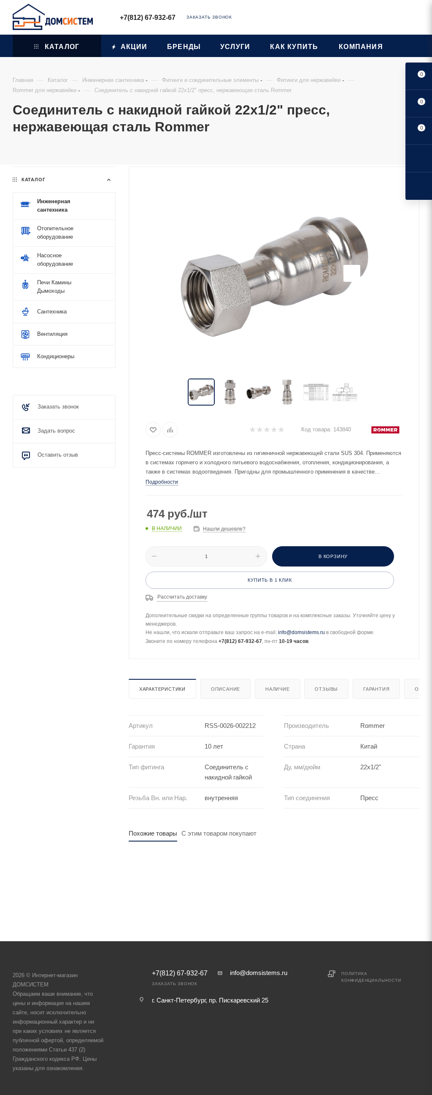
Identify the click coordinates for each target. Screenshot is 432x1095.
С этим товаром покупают (218, 833)
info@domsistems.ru (301, 632)
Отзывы (326, 689)
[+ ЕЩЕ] (406, 46)
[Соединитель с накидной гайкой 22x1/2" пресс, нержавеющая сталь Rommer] (274, 273)
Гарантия (376, 689)
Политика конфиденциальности (371, 977)
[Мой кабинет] (415, 19)
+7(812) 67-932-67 (148, 17)
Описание (225, 689)
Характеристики (162, 689)
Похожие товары (153, 833)
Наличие (277, 689)
